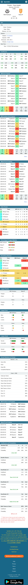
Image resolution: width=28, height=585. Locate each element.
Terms (14, 566)
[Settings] (26, 2)
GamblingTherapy (14, 549)
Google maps (10, 41)
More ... (26, 156)
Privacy (14, 563)
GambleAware (14, 546)
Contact (14, 571)
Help (14, 561)
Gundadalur (10, 35)
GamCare (14, 551)
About (14, 568)
